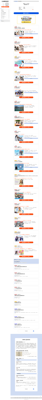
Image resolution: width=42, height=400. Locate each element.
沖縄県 (20, 262)
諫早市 (15, 260)
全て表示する (31, 63)
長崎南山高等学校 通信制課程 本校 (19, 295)
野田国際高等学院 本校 (18, 302)
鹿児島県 (24, 262)
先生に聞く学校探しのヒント (3, 16)
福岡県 (16, 262)
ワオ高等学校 (16, 132)
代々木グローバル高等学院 (18, 161)
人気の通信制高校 (2, 11)
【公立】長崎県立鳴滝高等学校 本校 (20, 273)
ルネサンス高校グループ (18, 147)
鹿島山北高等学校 (17, 102)
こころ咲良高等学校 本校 (18, 288)
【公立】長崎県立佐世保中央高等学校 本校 (21, 266)
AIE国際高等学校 (17, 190)
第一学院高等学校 (17, 87)
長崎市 (19, 260)
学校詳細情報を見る (19, 131)
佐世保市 (17, 260)
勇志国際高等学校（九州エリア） (19, 117)
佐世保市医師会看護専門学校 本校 (19, 317)
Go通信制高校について (3, 21)
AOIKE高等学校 (17, 204)
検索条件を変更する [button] (26, 13)
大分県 (22, 262)
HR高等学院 (16, 218)
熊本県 (25, 262)
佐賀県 (18, 262)
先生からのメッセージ (3, 15)
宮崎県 (15, 262)
